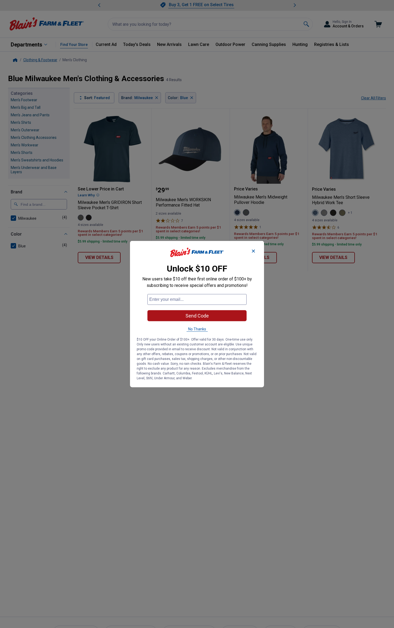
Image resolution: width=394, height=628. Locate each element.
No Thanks (197, 329)
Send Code (197, 315)
